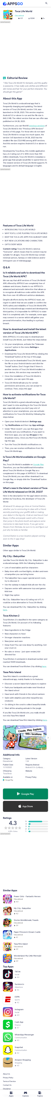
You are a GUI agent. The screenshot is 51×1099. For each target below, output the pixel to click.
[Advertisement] (25, 48)
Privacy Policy (8, 1078)
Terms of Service (9, 1081)
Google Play (38, 464)
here (5, 610)
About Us (6, 1074)
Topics (40, 1096)
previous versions (37, 126)
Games (25, 1096)
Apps (11, 1096)
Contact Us (7, 1085)
